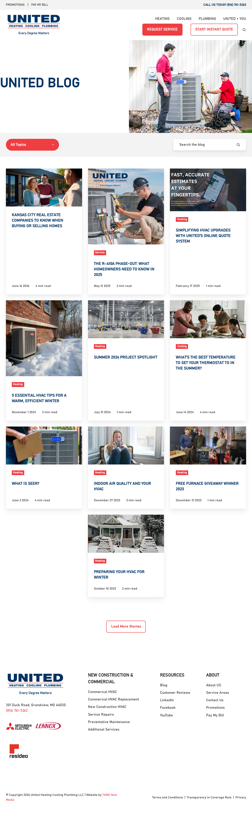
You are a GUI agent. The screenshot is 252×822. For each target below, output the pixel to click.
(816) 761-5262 (17, 710)
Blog (163, 685)
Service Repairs (101, 714)
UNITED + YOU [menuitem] (234, 19)
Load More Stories (126, 626)
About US (213, 685)
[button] (244, 30)
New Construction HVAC (107, 707)
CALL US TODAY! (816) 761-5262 (224, 4)
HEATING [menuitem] (162, 19)
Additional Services (103, 729)
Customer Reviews (175, 693)
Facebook (168, 708)
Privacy (240, 797)
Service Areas (217, 693)
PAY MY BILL (39, 4)
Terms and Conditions (167, 797)
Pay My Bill (215, 715)
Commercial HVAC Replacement (113, 699)
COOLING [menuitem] (184, 19)
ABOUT (212, 675)
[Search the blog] (238, 145)
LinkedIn (167, 700)
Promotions (215, 708)
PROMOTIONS (15, 4)
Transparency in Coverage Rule (209, 797)
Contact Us (214, 700)
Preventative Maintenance (109, 722)
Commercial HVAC (102, 692)
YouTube (166, 715)
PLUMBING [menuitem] (207, 19)
